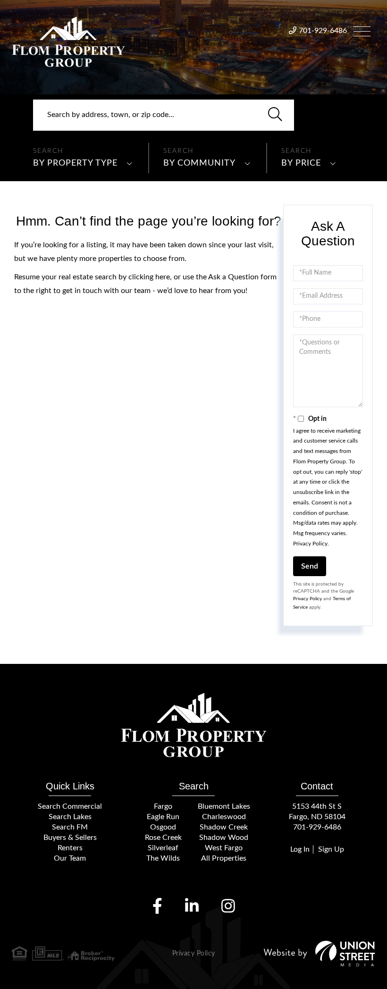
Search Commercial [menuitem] (70, 806)
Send (309, 566)
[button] (275, 115)
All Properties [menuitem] (223, 858)
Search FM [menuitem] (70, 827)
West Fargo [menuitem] (224, 848)
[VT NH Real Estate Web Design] (319, 953)
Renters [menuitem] (70, 848)
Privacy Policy (310, 543)
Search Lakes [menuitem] (70, 817)
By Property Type (75, 163)
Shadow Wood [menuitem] (223, 837)
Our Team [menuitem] (70, 858)
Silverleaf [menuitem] (163, 848)
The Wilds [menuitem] (163, 858)
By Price (301, 163)
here (162, 277)
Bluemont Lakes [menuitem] (224, 806)
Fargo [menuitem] (163, 806)
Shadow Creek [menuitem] (224, 827)
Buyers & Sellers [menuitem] (70, 837)
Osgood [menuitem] (163, 827)
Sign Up (331, 849)
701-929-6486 (323, 30)
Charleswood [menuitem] (224, 817)
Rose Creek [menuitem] (163, 837)
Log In (300, 849)
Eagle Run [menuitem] (163, 817)
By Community (199, 163)
